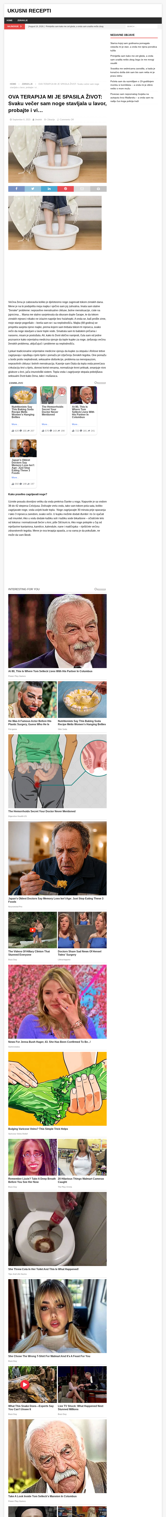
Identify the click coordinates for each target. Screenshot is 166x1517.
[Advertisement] (57, 57)
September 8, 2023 (21, 119)
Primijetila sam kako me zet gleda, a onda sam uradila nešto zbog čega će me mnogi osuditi (132, 59)
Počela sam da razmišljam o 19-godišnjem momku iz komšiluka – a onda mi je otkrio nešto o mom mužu (132, 85)
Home (9, 20)
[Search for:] (141, 26)
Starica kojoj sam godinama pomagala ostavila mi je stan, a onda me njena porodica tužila (133, 47)
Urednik (38, 119)
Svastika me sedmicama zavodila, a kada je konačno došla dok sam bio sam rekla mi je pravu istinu (132, 72)
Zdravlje (23, 20)
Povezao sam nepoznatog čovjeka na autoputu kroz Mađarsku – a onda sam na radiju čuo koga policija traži (131, 98)
